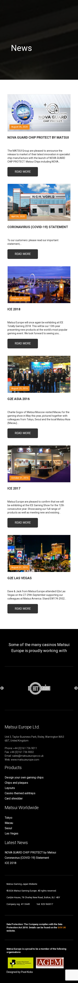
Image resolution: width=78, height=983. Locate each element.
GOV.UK (62, 927)
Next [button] (76, 688)
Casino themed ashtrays (20, 793)
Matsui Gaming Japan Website (22, 884)
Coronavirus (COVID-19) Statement (27, 857)
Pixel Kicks (27, 971)
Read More (23, 171)
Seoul (8, 828)
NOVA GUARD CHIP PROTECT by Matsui (30, 852)
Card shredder (14, 798)
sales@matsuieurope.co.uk (28, 755)
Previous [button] (2, 688)
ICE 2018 (10, 863)
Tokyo (8, 817)
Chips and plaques (16, 782)
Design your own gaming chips (24, 777)
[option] (39, 688)
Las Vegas (11, 833)
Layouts (10, 788)
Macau (9, 823)
